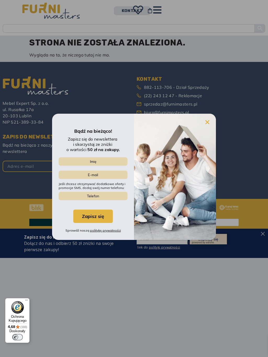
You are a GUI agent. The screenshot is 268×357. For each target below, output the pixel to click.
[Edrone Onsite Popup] (134, 178)
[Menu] (26, 301)
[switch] (17, 337)
